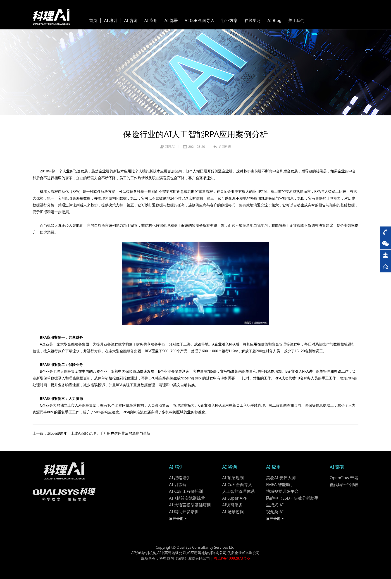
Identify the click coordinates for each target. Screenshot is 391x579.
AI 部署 (171, 20)
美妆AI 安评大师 (281, 477)
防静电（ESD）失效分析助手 (292, 498)
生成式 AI (275, 505)
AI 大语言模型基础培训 (190, 505)
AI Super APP (234, 498)
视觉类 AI (275, 511)
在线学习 (252, 20)
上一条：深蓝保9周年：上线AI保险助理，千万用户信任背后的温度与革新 (91, 433)
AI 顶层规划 (233, 477)
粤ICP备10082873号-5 (232, 558)
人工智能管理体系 (238, 491)
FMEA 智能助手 (280, 484)
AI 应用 (151, 20)
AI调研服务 (232, 505)
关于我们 (296, 20)
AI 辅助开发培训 (184, 511)
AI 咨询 (131, 20)
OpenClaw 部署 (344, 477)
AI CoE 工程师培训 (186, 491)
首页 (93, 20)
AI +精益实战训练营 (187, 498)
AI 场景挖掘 (233, 511)
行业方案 (229, 20)
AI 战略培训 (180, 477)
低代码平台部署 (344, 484)
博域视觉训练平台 (282, 491)
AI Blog (274, 20)
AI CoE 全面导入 (200, 20)
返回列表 (225, 146)
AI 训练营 (177, 484)
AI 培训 (110, 20)
